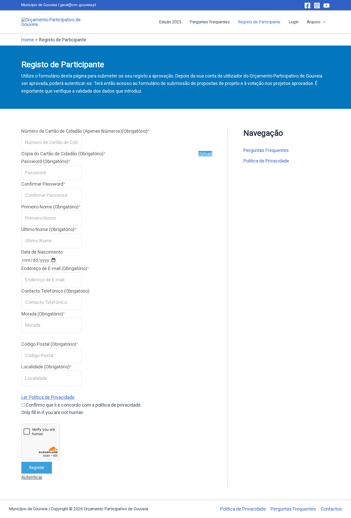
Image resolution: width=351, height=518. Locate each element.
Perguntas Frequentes (210, 22)
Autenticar (31, 477)
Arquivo (313, 22)
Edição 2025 (170, 22)
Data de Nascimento (42, 252)
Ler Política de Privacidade (48, 397)
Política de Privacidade (266, 161)
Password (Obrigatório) (45, 161)
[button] (323, 22)
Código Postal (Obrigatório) (49, 344)
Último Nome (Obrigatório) (49, 229)
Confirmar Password (43, 184)
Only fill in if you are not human (52, 412)
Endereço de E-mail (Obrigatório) (55, 268)
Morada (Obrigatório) (43, 313)
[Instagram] (317, 5)
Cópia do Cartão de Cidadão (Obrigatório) (63, 153)
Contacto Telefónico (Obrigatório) (55, 291)
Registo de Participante (259, 22)
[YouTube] (326, 5)
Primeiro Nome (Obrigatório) (51, 206)
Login (294, 22)
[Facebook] (307, 5)
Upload (205, 153)
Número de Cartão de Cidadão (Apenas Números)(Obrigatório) (85, 131)
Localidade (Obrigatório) (46, 366)
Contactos (331, 509)
